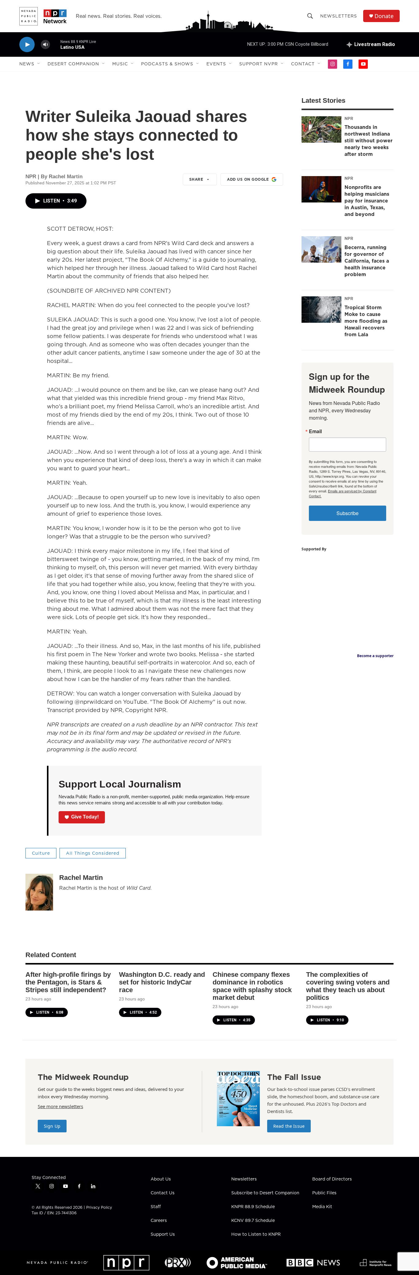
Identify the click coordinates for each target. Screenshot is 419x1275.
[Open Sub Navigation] (39, 63)
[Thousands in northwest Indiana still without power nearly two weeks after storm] (321, 129)
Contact (303, 64)
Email (315, 431)
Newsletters (338, 16)
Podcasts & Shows (167, 64)
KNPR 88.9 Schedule (253, 1206)
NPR (348, 118)
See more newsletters (60, 1106)
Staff (156, 1206)
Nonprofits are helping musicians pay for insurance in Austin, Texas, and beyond (366, 201)
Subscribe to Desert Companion (265, 1193)
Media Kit (322, 1206)
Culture (41, 853)
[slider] (55, 44)
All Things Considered (92, 853)
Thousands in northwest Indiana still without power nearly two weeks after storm (368, 140)
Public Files (324, 1193)
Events (216, 64)
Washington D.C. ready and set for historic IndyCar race (162, 982)
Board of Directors (332, 1179)
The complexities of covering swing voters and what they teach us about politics (348, 986)
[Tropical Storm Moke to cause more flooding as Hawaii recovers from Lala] (321, 309)
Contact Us (163, 1193)
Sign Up (52, 1126)
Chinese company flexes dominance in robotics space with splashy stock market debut (252, 986)
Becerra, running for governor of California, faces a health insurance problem (366, 261)
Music (120, 64)
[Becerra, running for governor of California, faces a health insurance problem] (321, 249)
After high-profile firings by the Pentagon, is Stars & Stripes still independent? (68, 982)
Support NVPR (258, 64)
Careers (159, 1220)
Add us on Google (248, 179)
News (26, 64)
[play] (27, 44)
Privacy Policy (99, 1207)
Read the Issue (289, 1126)
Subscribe (347, 513)
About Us (161, 1179)
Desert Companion (73, 64)
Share (196, 179)
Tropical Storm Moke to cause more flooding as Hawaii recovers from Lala (365, 321)
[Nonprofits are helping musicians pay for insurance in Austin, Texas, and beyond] (321, 189)
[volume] (45, 45)
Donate (384, 16)
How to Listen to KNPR (256, 1234)
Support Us (163, 1234)
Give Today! (85, 816)
